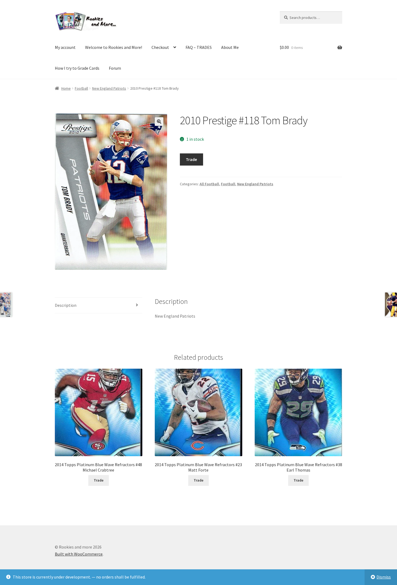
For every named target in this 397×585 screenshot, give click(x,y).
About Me (230, 47)
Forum (115, 68)
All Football (209, 183)
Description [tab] (65, 305)
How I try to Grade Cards (77, 68)
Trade (191, 159)
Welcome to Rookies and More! (113, 47)
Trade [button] (98, 480)
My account (65, 47)
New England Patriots (109, 88)
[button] (159, 121)
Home (66, 88)
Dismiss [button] (383, 577)
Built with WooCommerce (79, 554)
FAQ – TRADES (199, 47)
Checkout (160, 47)
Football (81, 88)
